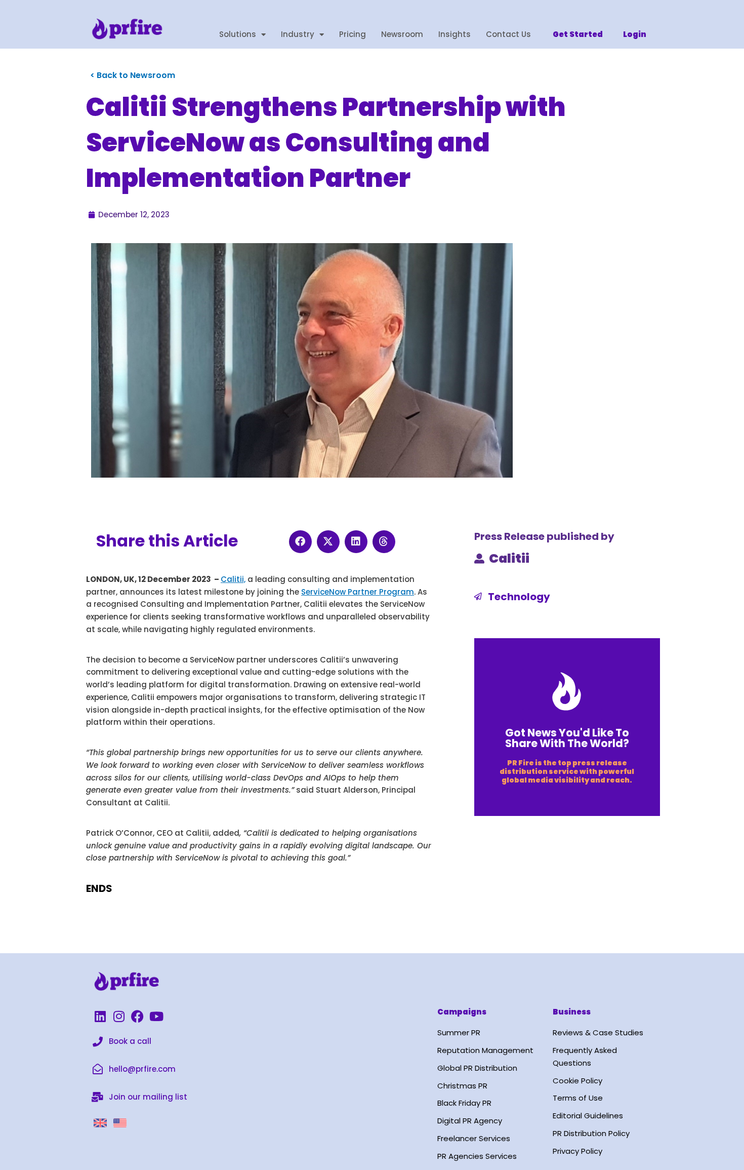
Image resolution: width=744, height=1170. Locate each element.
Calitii (509, 558)
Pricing (352, 34)
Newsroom (402, 34)
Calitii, (233, 579)
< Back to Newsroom (132, 75)
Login (634, 34)
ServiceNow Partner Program (357, 592)
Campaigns (461, 1011)
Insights (454, 34)
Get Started (578, 34)
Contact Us (508, 34)
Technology (519, 597)
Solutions (237, 34)
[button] (300, 541)
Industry (297, 34)
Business (572, 1011)
